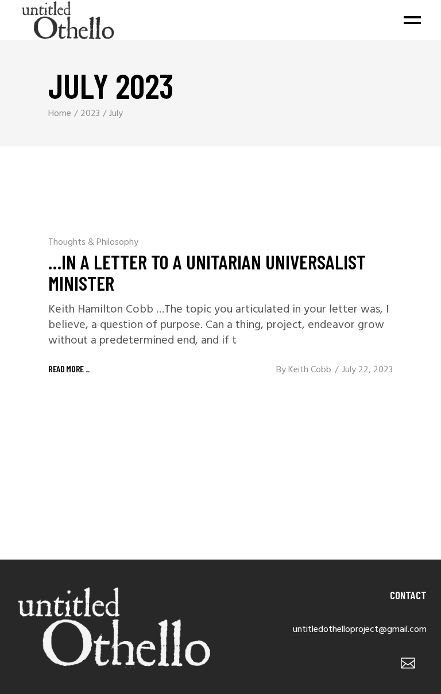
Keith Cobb (309, 370)
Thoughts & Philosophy (93, 242)
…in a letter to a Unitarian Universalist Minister (207, 272)
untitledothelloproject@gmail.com (360, 629)
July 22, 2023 (367, 370)
